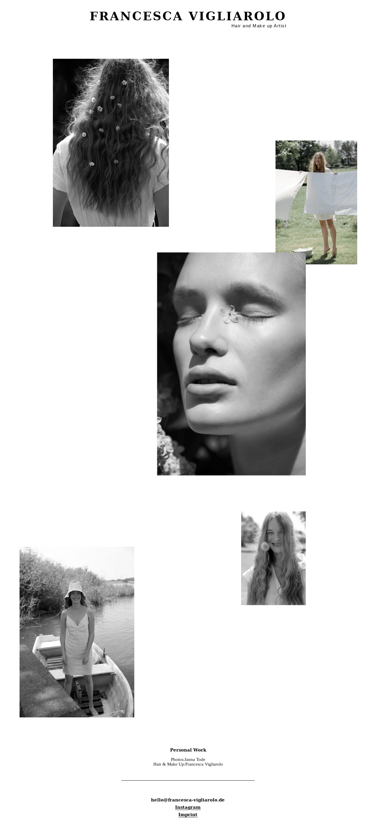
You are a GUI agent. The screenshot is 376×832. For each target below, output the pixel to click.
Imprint (187, 814)
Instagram (188, 807)
